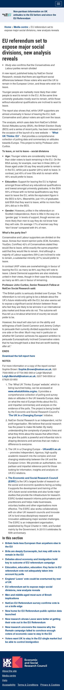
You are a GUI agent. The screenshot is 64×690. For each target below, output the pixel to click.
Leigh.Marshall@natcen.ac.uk (19, 376)
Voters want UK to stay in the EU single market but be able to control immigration (33, 640)
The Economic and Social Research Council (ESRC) (33, 479)
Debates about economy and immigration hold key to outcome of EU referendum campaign (31, 560)
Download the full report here (18, 356)
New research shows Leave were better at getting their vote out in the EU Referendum (32, 620)
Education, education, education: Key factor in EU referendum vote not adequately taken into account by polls (33, 570)
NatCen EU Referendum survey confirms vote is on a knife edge (32, 604)
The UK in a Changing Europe (26, 415)
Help (4, 680)
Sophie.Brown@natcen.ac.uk (34, 369)
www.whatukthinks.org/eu (22, 391)
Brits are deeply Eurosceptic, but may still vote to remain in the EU (32, 552)
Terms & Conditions (28, 684)
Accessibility (8, 684)
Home (7, 27)
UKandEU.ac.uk (52, 449)
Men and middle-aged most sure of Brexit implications (28, 596)
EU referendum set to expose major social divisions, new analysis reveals (28, 588)
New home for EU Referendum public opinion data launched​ (33, 612)
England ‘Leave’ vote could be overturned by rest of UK (33, 580)
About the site (9, 671)
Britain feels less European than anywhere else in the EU (33, 544)
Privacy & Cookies (50, 684)
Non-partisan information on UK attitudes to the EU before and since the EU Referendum (34, 15)
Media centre (21, 27)
